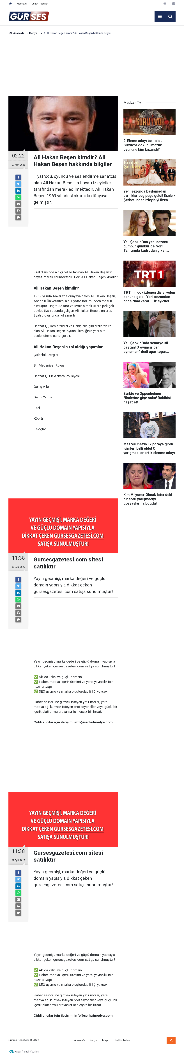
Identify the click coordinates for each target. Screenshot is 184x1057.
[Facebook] (18, 177)
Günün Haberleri (40, 3)
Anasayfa (79, 1040)
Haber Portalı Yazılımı (27, 1051)
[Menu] (160, 16)
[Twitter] (18, 184)
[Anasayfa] (10, 3)
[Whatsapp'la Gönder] (18, 197)
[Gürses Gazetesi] (28, 16)
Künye (93, 1040)
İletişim (106, 1040)
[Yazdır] (18, 211)
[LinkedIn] (18, 191)
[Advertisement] (92, 65)
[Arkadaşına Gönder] (18, 204)
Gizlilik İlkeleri (122, 1040)
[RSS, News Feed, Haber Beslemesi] (171, 1040)
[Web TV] (165, 3)
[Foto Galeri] (174, 3)
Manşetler (22, 3)
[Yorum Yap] (18, 217)
